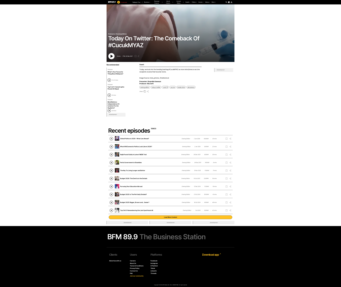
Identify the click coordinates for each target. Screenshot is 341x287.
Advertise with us (115, 261)
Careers (133, 261)
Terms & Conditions (137, 266)
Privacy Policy (134, 268)
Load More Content (170, 217)
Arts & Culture (168, 2)
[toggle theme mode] (229, 2)
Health (187, 2)
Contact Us (134, 271)
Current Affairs (179, 2)
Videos (207, 2)
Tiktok (153, 268)
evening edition (144, 87)
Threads (153, 273)
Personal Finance (156, 2)
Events (200, 2)
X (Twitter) (154, 266)
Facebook (154, 261)
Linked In (154, 271)
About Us (133, 263)
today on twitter (156, 87)
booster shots (181, 87)
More (213, 2)
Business (146, 2)
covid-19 (165, 87)
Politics (194, 2)
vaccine (172, 87)
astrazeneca (190, 87)
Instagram (154, 263)
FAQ (131, 273)
